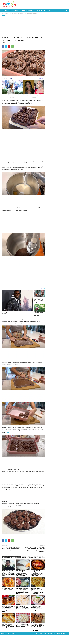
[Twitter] (6, 46)
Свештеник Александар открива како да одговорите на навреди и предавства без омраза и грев (8, 573)
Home (3, 13)
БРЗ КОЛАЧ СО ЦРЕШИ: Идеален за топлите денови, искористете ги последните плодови (11, 548)
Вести (4, 10)
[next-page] (44, 557)
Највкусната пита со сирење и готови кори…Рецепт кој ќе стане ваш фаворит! (8, 625)
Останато (46, 10)
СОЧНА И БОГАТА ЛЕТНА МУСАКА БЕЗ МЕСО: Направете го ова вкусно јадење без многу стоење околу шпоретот (35, 549)
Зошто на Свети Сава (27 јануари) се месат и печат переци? (8, 590)
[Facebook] (3, 46)
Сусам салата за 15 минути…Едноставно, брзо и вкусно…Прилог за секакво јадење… (22, 608)
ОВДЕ (8, 432)
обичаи (3, 586)
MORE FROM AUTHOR (32, 557)
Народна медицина (27, 10)
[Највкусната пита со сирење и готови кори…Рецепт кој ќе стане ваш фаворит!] (8, 618)
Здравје (17, 10)
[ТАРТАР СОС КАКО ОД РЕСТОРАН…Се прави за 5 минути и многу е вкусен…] (23, 618)
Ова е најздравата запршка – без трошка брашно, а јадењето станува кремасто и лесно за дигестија (22, 573)
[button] (66, 10)
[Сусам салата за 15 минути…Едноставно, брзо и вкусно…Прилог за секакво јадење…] (23, 600)
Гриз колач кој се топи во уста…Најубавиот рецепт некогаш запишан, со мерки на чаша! (8, 609)
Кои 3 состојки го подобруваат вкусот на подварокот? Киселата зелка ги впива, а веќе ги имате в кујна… (37, 573)
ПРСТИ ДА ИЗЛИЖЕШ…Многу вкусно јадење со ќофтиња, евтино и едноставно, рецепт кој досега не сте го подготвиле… (37, 627)
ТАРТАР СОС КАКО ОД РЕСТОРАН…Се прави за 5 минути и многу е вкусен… (22, 625)
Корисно (18, 569)
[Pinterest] (9, 46)
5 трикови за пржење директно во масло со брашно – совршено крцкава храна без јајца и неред (22, 591)
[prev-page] (42, 557)
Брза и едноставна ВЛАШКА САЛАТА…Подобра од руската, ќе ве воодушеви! (37, 608)
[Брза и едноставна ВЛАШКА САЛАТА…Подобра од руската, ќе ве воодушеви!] (38, 600)
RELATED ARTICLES (11, 557)
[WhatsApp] (12, 46)
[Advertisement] (23, 26)
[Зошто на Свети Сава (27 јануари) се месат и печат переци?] (8, 582)
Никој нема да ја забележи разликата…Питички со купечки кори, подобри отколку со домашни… (37, 591)
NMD (4, 42)
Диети (10, 10)
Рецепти (38, 10)
